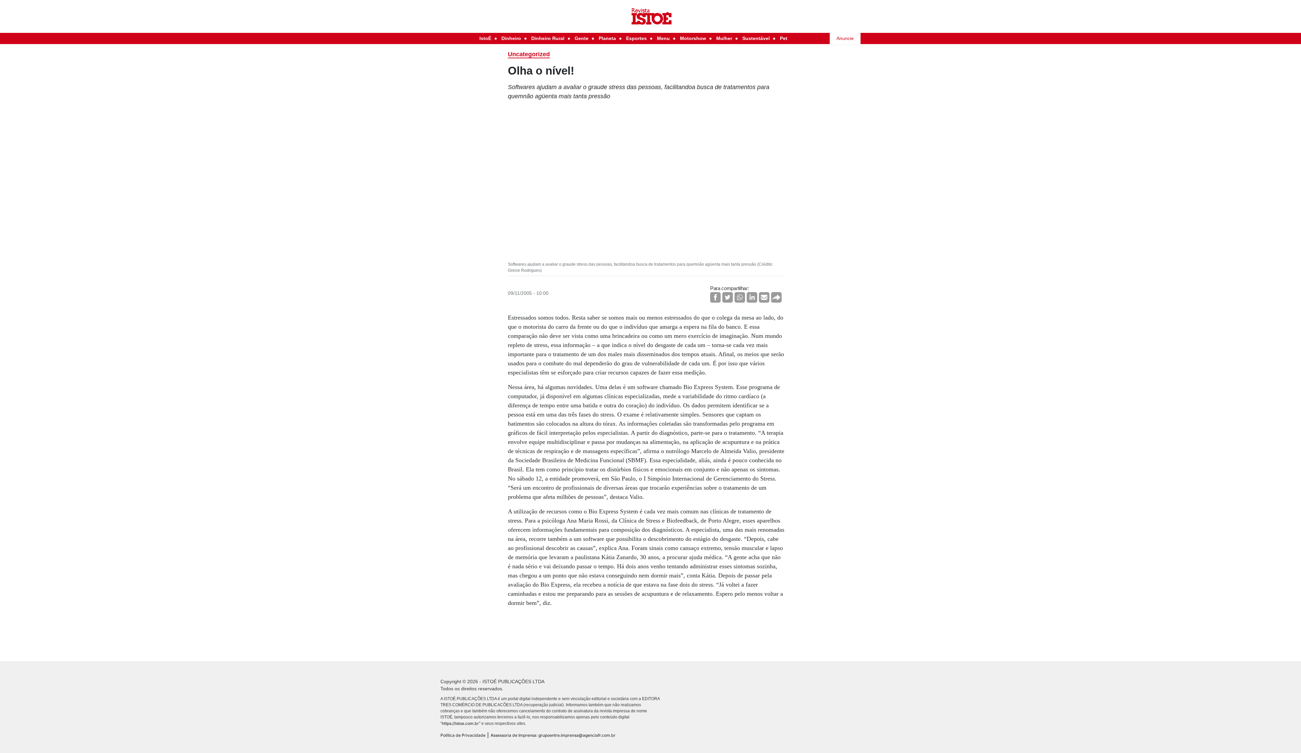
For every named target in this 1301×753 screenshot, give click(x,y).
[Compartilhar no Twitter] (727, 297)
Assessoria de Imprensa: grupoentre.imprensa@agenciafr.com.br (553, 735)
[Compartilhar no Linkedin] (752, 297)
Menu (663, 38)
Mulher (724, 38)
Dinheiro (511, 38)
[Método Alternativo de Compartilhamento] (776, 297)
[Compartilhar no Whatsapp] (740, 297)
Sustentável (756, 38)
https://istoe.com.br (460, 723)
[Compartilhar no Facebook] (715, 297)
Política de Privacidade (463, 735)
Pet (783, 38)
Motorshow (693, 38)
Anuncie (845, 38)
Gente (581, 38)
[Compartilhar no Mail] (764, 297)
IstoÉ (485, 38)
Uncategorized (529, 54)
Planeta (607, 38)
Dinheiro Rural (547, 38)
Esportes (636, 38)
